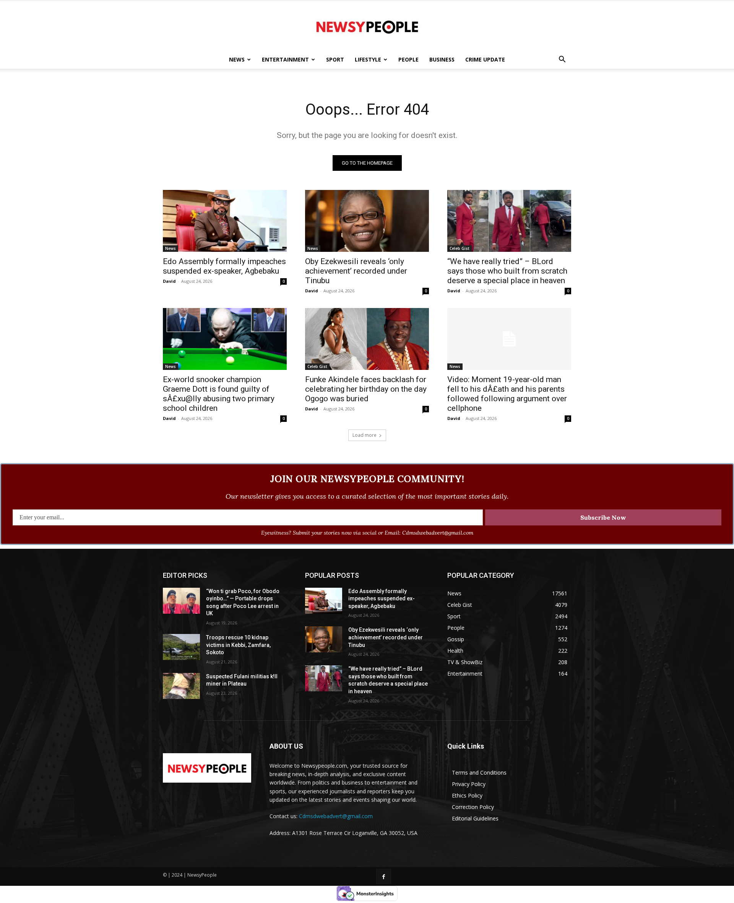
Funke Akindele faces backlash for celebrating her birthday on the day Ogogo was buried (366, 389)
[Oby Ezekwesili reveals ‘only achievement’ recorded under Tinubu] (367, 221)
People (408, 59)
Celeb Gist (459, 248)
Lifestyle (368, 59)
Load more (364, 435)
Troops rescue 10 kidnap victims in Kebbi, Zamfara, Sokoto (238, 644)
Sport (335, 59)
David (169, 281)
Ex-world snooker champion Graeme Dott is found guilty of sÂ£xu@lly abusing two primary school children (218, 394)
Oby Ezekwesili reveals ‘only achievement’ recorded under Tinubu (356, 271)
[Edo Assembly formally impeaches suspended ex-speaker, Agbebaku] (225, 221)
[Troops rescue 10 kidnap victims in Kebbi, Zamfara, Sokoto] (181, 647)
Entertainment (285, 59)
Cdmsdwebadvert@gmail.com (336, 816)
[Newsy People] (367, 26)
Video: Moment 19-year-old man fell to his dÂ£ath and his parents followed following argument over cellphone (507, 394)
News (237, 59)
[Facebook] (383, 876)
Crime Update (485, 59)
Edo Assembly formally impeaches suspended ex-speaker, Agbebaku (224, 266)
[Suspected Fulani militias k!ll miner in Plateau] (181, 686)
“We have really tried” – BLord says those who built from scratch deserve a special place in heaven (507, 271)
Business (442, 59)
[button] (562, 60)
